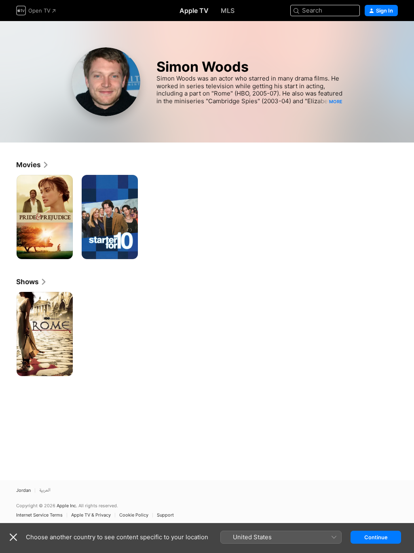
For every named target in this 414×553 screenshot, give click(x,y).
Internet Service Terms (39, 515)
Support (165, 515)
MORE (335, 101)
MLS (227, 10)
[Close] (13, 537)
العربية (45, 490)
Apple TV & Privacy (91, 515)
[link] (32, 164)
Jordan (23, 490)
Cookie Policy (133, 515)
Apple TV (194, 10)
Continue (376, 537)
